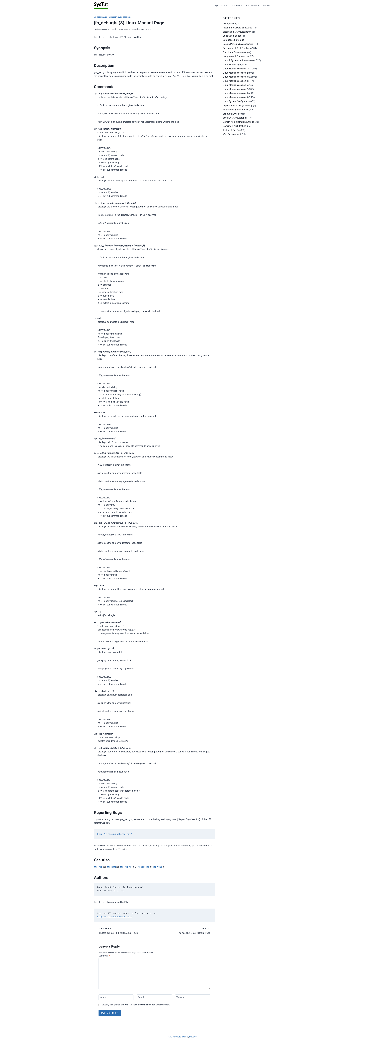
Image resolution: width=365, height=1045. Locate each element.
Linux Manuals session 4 (235, 81)
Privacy (193, 1036)
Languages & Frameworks (236, 56)
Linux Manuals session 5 (235, 85)
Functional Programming (235, 52)
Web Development (232, 134)
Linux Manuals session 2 (235, 72)
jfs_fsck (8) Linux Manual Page (194, 930)
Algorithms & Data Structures (237, 27)
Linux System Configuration (237, 101)
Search (266, 5)
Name (103, 997)
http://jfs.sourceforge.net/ (114, 834)
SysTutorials (174, 1036)
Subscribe (237, 5)
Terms (185, 1036)
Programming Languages (235, 109)
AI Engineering (230, 23)
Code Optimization (232, 35)
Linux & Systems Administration (239, 60)
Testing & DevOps (232, 130)
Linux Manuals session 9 (235, 97)
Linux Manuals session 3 (235, 76)
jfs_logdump (142, 867)
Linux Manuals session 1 (235, 68)
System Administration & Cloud (238, 122)
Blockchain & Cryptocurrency (237, 31)
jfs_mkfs (111, 867)
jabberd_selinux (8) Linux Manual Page (118, 930)
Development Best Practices (237, 48)
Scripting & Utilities (232, 113)
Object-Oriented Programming (238, 105)
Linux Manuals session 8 (120, 17)
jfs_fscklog (126, 867)
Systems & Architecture (234, 126)
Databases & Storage (233, 40)
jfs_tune (157, 867)
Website (180, 997)
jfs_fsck (98, 867)
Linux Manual (101, 29)
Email (141, 997)
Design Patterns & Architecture (238, 44)
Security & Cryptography (235, 117)
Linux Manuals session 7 (235, 89)
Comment (104, 955)
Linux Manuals (252, 5)
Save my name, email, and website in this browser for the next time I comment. (136, 1005)
